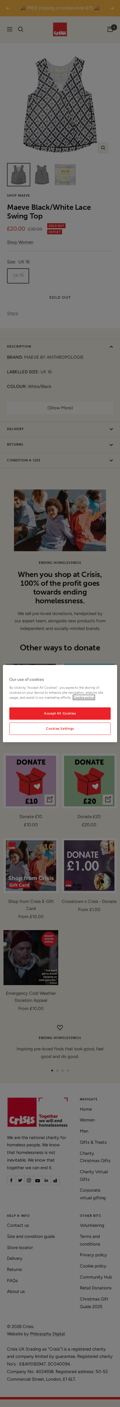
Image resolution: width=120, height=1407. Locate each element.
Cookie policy (83, 697)
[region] (60, 703)
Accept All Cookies (60, 713)
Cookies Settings (60, 728)
